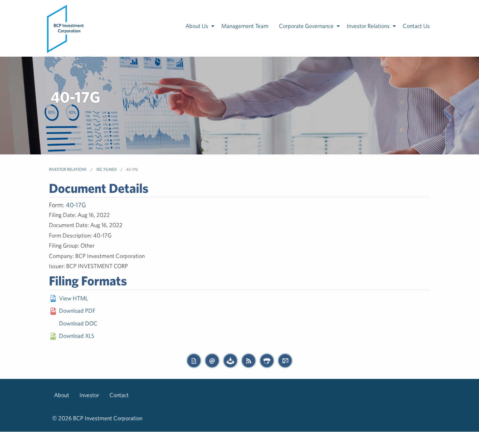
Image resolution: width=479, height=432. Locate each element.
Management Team (245, 25)
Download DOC (78, 323)
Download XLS (76, 335)
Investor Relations (368, 25)
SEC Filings (106, 169)
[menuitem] (66, 28)
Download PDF (77, 310)
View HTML (73, 298)
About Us (196, 25)
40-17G (76, 205)
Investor (89, 395)
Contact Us (416, 25)
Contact (119, 395)
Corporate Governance (306, 25)
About (61, 395)
